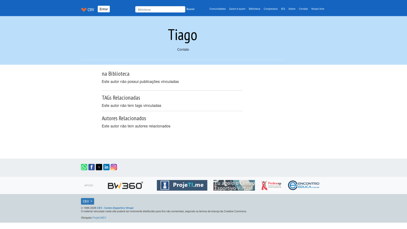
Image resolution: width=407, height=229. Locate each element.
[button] (84, 167)
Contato (303, 8)
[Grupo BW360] (126, 184)
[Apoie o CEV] (235, 184)
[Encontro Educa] (304, 184)
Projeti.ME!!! (99, 217)
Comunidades (217, 8)
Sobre (292, 8)
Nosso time (317, 8)
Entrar (104, 9)
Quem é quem (237, 8)
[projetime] (182, 184)
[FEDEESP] (272, 184)
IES (283, 8)
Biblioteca (254, 8)
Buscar (191, 9)
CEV (86, 201)
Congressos (271, 8)
